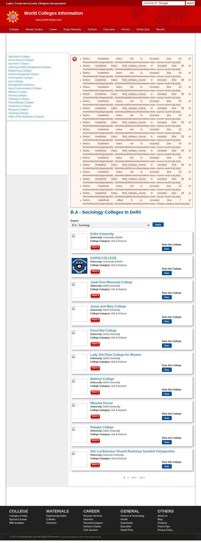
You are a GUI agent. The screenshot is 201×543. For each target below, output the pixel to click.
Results (160, 29)
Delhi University (102, 234)
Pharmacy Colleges (18, 99)
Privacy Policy (165, 530)
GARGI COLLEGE (103, 258)
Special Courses (18, 519)
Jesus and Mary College (108, 306)
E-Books (50, 519)
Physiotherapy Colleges (21, 102)
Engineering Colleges (20, 70)
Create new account (26, 3)
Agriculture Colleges (19, 56)
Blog (160, 519)
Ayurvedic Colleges (18, 63)
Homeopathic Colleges (20, 77)
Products (162, 523)
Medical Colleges (17, 92)
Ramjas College (102, 427)
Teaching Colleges (18, 113)
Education (107, 29)
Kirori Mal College (103, 330)
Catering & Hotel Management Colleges (29, 67)
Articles (125, 29)
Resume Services (92, 516)
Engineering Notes (56, 516)
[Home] (12, 15)
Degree (74, 220)
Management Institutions (21, 84)
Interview (88, 519)
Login (9, 3)
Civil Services (90, 530)
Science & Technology (132, 516)
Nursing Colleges (17, 95)
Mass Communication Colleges (25, 88)
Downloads (127, 523)
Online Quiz (143, 29)
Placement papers (93, 523)
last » (142, 477)
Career (52, 29)
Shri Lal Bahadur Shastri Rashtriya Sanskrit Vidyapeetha (132, 451)
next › (134, 477)
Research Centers (18, 109)
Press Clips (164, 526)
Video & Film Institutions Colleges (26, 116)
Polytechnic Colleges (19, 106)
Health (124, 519)
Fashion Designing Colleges (23, 74)
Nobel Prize (127, 530)
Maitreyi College (102, 379)
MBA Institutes (16, 523)
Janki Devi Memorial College (111, 282)
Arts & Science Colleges (21, 60)
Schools (91, 29)
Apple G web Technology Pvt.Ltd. (86, 537)
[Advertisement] (100, 43)
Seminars (51, 523)
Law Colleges (15, 81)
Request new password (52, 3)
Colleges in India (18, 516)
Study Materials (70, 29)
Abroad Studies (33, 29)
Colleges (12, 29)
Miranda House (101, 403)
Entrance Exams (92, 526)
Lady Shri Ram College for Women (116, 354)
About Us (162, 516)
